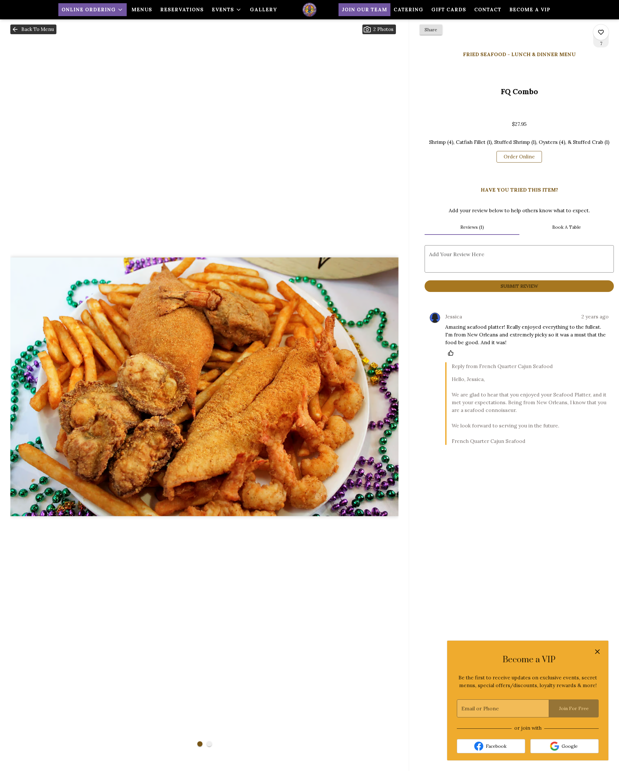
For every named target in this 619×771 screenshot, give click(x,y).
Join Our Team (364, 9)
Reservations (182, 9)
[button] (92, 9)
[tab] (472, 227)
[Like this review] (452, 353)
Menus (142, 9)
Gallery (263, 9)
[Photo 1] (199, 743)
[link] (519, 157)
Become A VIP (529, 9)
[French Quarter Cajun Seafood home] (309, 10)
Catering (408, 9)
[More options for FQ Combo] (601, 32)
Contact (487, 9)
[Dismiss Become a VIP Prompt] (597, 651)
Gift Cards (448, 9)
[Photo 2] (209, 743)
